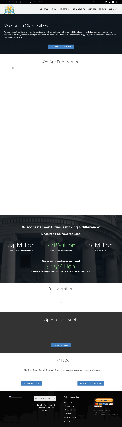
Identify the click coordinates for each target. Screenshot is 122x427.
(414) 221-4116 (10, 2)
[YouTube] (113, 2)
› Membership (69, 406)
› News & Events (70, 410)
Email (39, 405)
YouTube (50, 407)
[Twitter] (106, 2)
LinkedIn (41, 407)
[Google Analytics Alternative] (98, 406)
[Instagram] (116, 2)
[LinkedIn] (109, 2)
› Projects (67, 414)
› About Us (68, 402)
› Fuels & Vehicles (70, 417)
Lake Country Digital (112, 414)
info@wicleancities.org (24, 2)
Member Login (38, 2)
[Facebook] (102, 2)
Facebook (48, 405)
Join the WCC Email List (45, 398)
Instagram (46, 410)
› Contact (67, 421)
